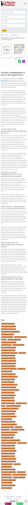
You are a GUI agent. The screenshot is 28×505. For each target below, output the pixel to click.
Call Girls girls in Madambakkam (8, 355)
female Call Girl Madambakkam (8, 400)
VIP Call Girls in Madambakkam (8, 445)
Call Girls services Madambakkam (8, 347)
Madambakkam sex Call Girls (7, 334)
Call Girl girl (3, 339)
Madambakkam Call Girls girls (7, 397)
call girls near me (21, 368)
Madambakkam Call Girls (6, 371)
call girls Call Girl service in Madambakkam (10, 331)
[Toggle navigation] (25, 3)
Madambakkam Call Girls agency (8, 469)
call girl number (17, 464)
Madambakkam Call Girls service (8, 358)
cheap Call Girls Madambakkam (8, 435)
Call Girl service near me (21, 403)
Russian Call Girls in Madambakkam (9, 368)
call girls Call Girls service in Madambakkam (10, 440)
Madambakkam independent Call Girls (9, 376)
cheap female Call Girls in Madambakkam (10, 390)
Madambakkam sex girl (6, 344)
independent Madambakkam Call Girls (9, 384)
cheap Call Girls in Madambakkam (8, 411)
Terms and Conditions (8, 496)
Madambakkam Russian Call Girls (8, 461)
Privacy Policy (19, 496)
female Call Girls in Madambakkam (8, 342)
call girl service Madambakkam (14, 339)
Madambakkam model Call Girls (8, 448)
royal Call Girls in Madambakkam (8, 374)
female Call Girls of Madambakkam (8, 450)
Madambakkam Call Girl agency (8, 453)
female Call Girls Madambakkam (8, 421)
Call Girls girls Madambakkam (7, 382)
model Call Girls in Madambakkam (8, 360)
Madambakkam (14, 35)
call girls (3, 405)
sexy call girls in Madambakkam (19, 474)
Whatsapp (20, 503)
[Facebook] (11, 501)
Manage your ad (17, 498)
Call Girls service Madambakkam (8, 366)
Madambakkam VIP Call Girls (7, 427)
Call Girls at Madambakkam (7, 337)
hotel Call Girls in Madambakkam (8, 395)
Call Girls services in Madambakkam (9, 424)
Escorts (6, 35)
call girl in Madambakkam (6, 482)
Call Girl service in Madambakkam (8, 326)
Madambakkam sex (5, 429)
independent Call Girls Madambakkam (9, 432)
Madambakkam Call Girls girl (20, 337)
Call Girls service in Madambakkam (8, 416)
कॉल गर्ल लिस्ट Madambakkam (19, 477)
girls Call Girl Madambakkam (7, 437)
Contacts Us (9, 498)
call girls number (22, 352)
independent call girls (22, 443)
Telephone (9, 503)
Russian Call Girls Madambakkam (13, 405)
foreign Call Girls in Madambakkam (8, 387)
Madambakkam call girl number (17, 429)
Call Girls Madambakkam (6, 419)
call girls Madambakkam (6, 466)
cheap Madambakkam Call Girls (8, 379)
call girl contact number (6, 474)
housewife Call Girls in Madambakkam (9, 352)
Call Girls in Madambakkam (18, 344)
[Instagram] (17, 501)
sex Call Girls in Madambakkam (8, 403)
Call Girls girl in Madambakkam (7, 323)
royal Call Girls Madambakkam (7, 392)
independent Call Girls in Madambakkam (9, 408)
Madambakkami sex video (6, 464)
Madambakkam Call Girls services (8, 363)
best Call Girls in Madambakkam (8, 485)
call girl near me (18, 427)
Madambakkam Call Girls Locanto (8, 329)
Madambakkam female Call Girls (8, 350)
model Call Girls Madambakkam (8, 413)
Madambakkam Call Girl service (8, 456)
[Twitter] (14, 501)
